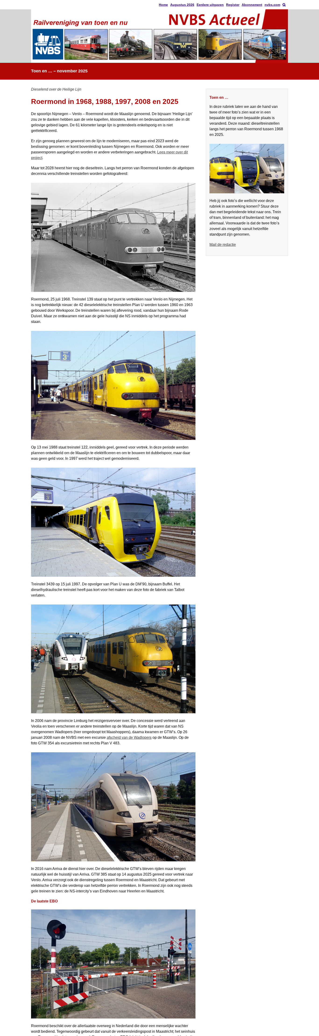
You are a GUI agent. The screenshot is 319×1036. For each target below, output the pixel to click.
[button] (284, 4)
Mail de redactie (222, 245)
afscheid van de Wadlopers (129, 737)
